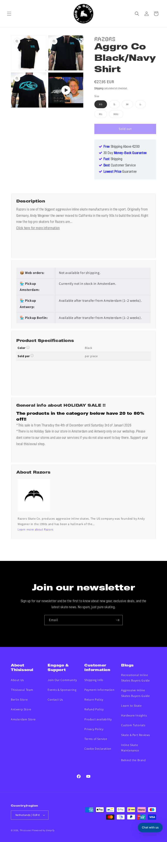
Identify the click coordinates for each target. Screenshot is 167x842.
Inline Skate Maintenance (130, 747)
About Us (17, 680)
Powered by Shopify (43, 830)
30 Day (125, 153)
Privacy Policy (93, 729)
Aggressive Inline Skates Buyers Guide (135, 693)
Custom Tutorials (133, 725)
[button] (9, 13)
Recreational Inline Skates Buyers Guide (135, 677)
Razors (105, 38)
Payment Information (99, 690)
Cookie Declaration (97, 749)
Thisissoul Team (22, 690)
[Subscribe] (117, 620)
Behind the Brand (133, 760)
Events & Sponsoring (62, 690)
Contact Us (55, 699)
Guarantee (120, 171)
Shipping (98, 88)
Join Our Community (62, 680)
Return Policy (93, 699)
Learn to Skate (131, 706)
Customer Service (120, 165)
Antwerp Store (21, 709)
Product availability (98, 719)
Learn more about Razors (35, 529)
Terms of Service (95, 739)
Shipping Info (93, 680)
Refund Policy (94, 709)
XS (103, 105)
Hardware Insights (134, 715)
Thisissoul (26, 830)
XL (103, 115)
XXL (118, 115)
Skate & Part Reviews (135, 735)
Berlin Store (19, 699)
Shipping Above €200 (122, 146)
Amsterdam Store (23, 719)
